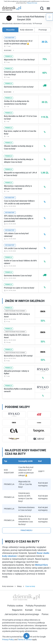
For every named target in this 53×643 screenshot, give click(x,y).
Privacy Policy (8, 639)
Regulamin (17, 610)
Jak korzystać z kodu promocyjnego (21, 614)
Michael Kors (41, 565)
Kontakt (29, 610)
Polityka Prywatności (36, 605)
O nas (38, 610)
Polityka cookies (15, 605)
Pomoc (45, 614)
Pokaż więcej (26, 530)
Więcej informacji (32, 3)
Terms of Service (25, 639)
